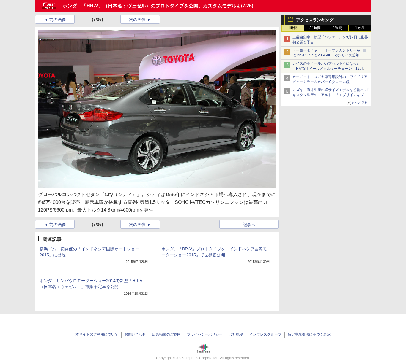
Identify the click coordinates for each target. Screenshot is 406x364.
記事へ (249, 224)
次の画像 (137, 19)
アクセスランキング (314, 20)
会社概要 (236, 334)
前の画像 (57, 19)
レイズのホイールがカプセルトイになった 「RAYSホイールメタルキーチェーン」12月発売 (329, 68)
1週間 (337, 28)
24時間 (315, 28)
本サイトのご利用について (96, 334)
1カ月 (359, 28)
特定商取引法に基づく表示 (309, 334)
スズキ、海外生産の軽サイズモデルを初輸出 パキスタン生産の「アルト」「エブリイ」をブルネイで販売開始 (330, 95)
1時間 (293, 28)
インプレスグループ (265, 334)
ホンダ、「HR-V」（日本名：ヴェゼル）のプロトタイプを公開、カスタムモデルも (152, 5)
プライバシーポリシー (205, 334)
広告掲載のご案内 (166, 334)
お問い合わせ (135, 334)
